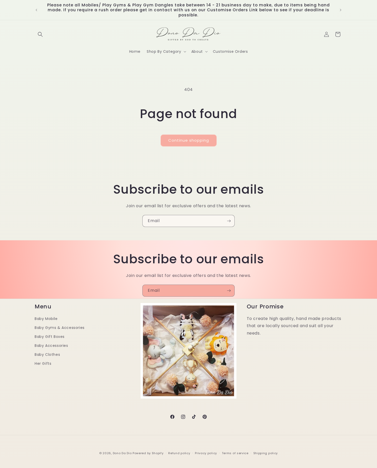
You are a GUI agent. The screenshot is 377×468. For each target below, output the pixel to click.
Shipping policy (265, 453)
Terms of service (235, 453)
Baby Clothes (47, 354)
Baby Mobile (46, 318)
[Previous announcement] (36, 10)
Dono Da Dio (122, 453)
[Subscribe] (228, 221)
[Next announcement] (340, 10)
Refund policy (179, 453)
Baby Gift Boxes (50, 336)
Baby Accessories (51, 345)
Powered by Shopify (148, 453)
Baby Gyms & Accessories (60, 327)
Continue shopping (188, 140)
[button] (40, 34)
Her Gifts (43, 363)
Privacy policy (206, 453)
